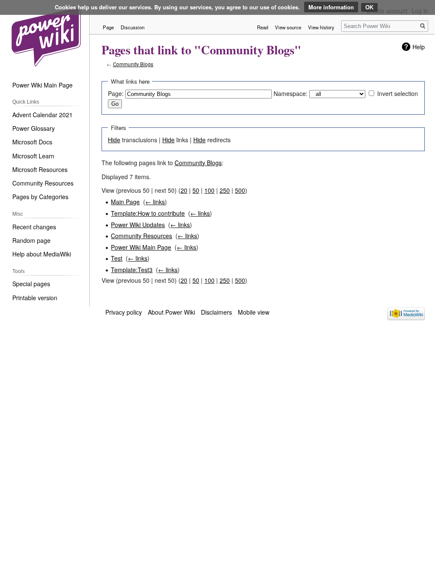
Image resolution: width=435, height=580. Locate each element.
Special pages (31, 283)
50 (195, 190)
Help (418, 46)
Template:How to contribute (148, 213)
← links (155, 201)
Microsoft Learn (33, 156)
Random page (31, 240)
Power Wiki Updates (138, 224)
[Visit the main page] (45, 36)
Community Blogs (133, 64)
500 (240, 190)
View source (288, 27)
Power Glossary (33, 128)
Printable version (34, 297)
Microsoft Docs (32, 142)
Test (116, 258)
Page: (116, 93)
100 (209, 190)
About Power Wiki (171, 312)
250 (225, 190)
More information (331, 7)
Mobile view (253, 312)
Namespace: (291, 93)
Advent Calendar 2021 (42, 114)
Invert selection (397, 93)
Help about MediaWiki (41, 254)
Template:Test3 (132, 269)
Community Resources (141, 235)
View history (321, 27)
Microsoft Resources (40, 169)
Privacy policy (123, 312)
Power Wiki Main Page (141, 247)
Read (262, 27)
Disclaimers (216, 312)
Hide (114, 139)
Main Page (125, 201)
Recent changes (34, 226)
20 (184, 190)
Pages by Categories (40, 196)
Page (108, 27)
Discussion (132, 27)
